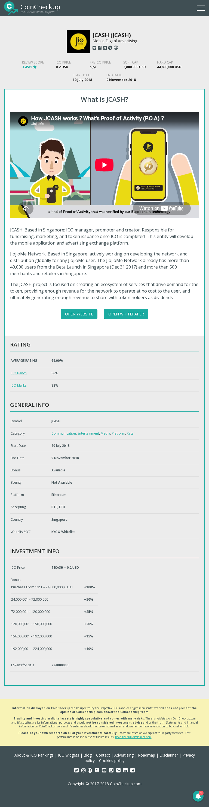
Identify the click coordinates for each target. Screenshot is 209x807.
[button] (198, 796)
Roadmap (146, 755)
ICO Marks (18, 385)
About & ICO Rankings (34, 755)
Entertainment (88, 433)
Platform (118, 433)
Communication (63, 433)
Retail (131, 433)
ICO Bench (19, 373)
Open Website (79, 314)
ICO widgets (68, 755)
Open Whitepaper (126, 314)
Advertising (124, 755)
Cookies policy (111, 760)
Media (105, 433)
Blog (88, 755)
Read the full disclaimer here (133, 737)
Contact (103, 755)
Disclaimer (168, 755)
